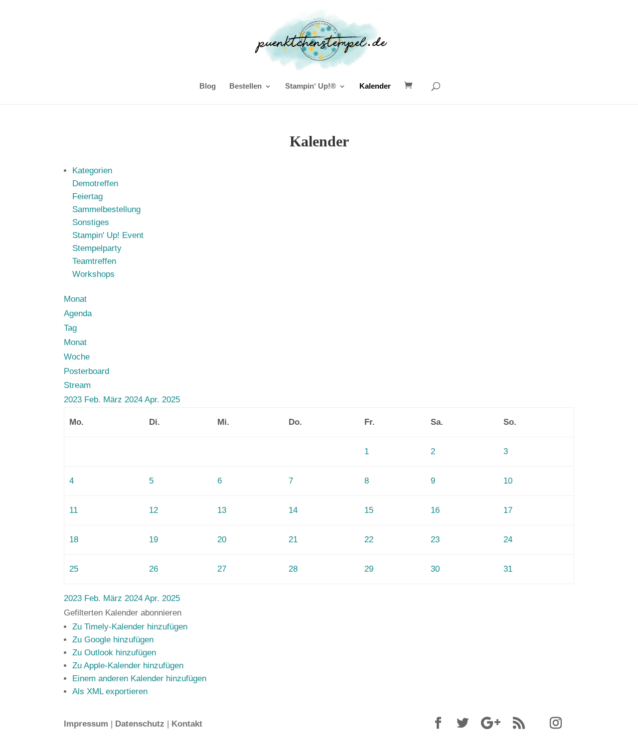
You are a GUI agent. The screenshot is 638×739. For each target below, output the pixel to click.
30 (435, 569)
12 (153, 510)
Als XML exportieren (110, 691)
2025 (171, 399)
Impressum (86, 724)
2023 (74, 399)
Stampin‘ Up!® (310, 86)
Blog (207, 86)
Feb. (93, 399)
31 (507, 569)
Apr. (153, 399)
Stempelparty (97, 248)
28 (293, 569)
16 (435, 510)
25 (73, 569)
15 (368, 510)
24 (507, 539)
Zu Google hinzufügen (113, 639)
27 (221, 569)
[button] (122, 612)
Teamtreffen (94, 261)
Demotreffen (95, 183)
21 (293, 539)
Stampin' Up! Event (108, 235)
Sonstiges (90, 222)
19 (153, 539)
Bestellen (245, 86)
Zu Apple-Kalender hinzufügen (127, 665)
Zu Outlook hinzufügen (114, 652)
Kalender (375, 86)
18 (73, 539)
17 (507, 510)
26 (153, 569)
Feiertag (87, 196)
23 (435, 539)
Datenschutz (139, 724)
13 (221, 510)
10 (507, 481)
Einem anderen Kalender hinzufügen (139, 678)
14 (293, 510)
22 (368, 539)
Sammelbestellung (106, 209)
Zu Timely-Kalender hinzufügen (129, 626)
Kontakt (186, 724)
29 (368, 569)
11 (73, 510)
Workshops (93, 274)
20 (221, 539)
